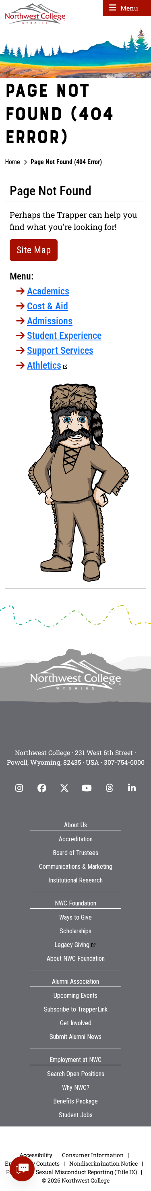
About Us (75, 825)
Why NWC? (75, 1087)
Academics (48, 291)
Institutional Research (76, 880)
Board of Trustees (75, 853)
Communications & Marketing (75, 866)
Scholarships (75, 931)
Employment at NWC (75, 1060)
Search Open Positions (75, 1074)
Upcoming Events (75, 995)
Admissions (49, 321)
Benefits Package (75, 1101)
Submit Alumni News (75, 1037)
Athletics (44, 365)
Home (12, 162)
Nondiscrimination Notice (103, 1163)
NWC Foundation (75, 903)
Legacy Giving (71, 945)
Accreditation (76, 839)
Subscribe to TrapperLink (76, 1009)
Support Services (60, 350)
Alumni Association (75, 981)
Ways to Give (75, 917)
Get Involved (75, 1023)
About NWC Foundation (76, 958)
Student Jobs (76, 1115)
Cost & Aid (47, 306)
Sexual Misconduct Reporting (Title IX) (86, 1172)
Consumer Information (93, 1155)
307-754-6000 (124, 762)
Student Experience (64, 335)
